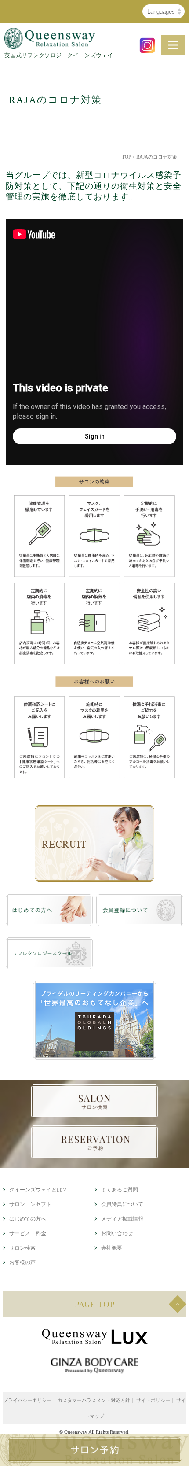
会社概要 (111, 1248)
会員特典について (122, 1204)
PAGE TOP (95, 1304)
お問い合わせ (117, 1233)
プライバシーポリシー (27, 1400)
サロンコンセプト (30, 1204)
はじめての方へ (27, 1219)
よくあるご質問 (119, 1190)
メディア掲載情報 (122, 1219)
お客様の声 (22, 1262)
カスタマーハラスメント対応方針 (94, 1400)
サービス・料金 (27, 1233)
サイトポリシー (153, 1400)
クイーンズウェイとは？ (38, 1190)
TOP (126, 156)
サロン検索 (22, 1248)
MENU (173, 45)
